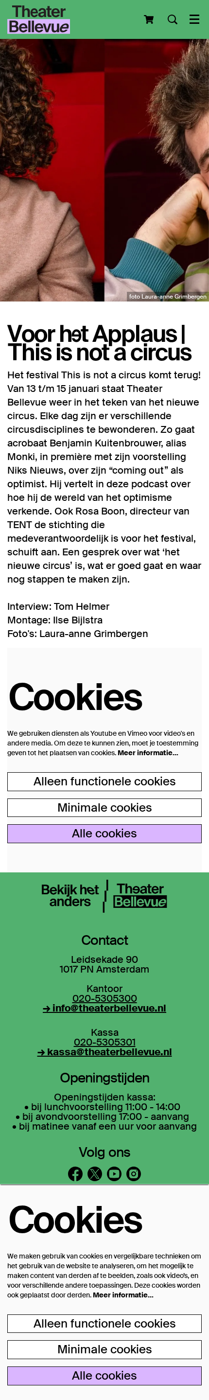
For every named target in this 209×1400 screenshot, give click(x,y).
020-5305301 (105, 1042)
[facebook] (75, 1174)
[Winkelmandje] (149, 19)
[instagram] (133, 1174)
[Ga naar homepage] (38, 19)
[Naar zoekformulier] (172, 19)
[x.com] (94, 1174)
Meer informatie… (148, 752)
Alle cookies (104, 833)
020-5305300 (104, 998)
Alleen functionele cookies (105, 781)
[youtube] (114, 1174)
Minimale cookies (104, 807)
